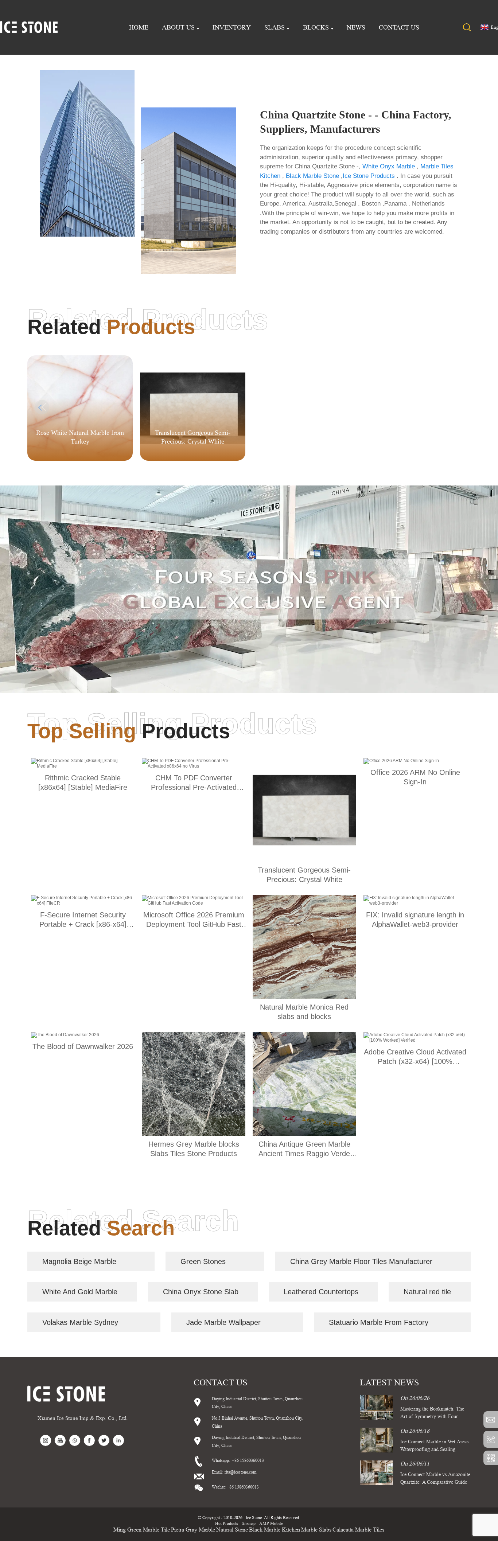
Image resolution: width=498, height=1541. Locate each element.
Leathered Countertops (321, 1292)
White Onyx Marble (388, 166)
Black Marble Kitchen (274, 1529)
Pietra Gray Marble (193, 1529)
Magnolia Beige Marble (79, 1261)
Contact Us (399, 27)
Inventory (232, 27)
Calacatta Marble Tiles (358, 1529)
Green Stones (203, 1261)
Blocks (316, 27)
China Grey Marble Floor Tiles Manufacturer (361, 1261)
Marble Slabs (316, 1529)
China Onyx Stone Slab (200, 1292)
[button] (456, 407)
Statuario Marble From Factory (378, 1322)
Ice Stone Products (369, 175)
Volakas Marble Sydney (80, 1322)
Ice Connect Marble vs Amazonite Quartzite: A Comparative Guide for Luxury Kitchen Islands (435, 1482)
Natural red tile (427, 1292)
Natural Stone (232, 1529)
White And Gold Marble (79, 1292)
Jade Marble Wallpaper (223, 1322)
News (356, 27)
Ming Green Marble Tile (141, 1529)
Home (138, 27)
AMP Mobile (271, 1523)
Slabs (274, 27)
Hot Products (226, 1523)
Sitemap (249, 1523)
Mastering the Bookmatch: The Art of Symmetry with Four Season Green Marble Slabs (432, 1416)
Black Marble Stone (312, 175)
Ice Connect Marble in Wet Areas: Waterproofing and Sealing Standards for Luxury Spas (435, 1449)
